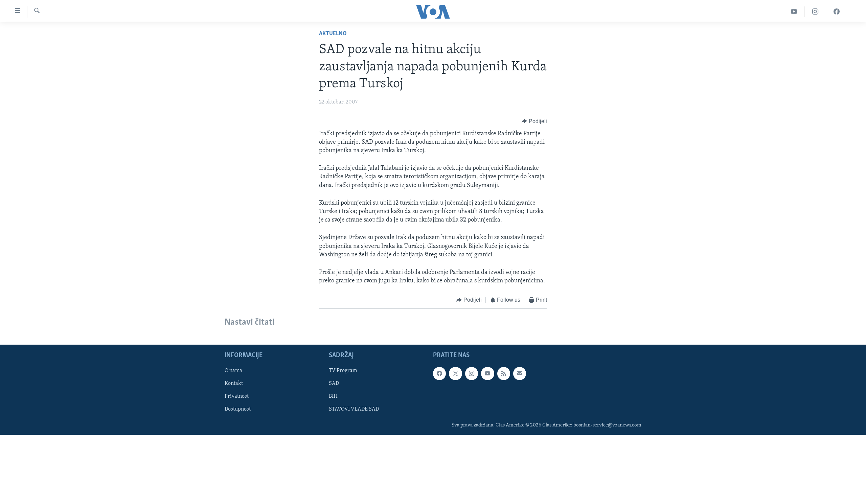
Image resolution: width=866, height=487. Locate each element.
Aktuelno (333, 34)
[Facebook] (836, 11)
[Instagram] (815, 11)
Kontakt (234, 383)
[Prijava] (519, 373)
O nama (233, 370)
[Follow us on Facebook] (439, 373)
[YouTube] (794, 11)
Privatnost (237, 396)
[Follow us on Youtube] (487, 373)
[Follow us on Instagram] (471, 373)
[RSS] (503, 373)
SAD (334, 383)
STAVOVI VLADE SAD (354, 409)
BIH (333, 396)
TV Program (343, 370)
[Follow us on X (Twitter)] (455, 373)
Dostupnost (238, 409)
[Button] (534, 121)
